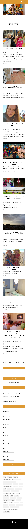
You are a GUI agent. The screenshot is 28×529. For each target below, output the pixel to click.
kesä (5, 488)
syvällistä (13, 507)
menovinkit (6, 495)
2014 (6, 454)
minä (12, 495)
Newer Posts (8, 362)
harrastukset (12, 481)
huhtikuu (7, 414)
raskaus (11, 502)
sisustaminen (19, 504)
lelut (13, 493)
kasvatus (15, 486)
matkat (18, 493)
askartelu (9, 477)
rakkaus (5, 502)
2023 (6, 430)
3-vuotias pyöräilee (7, 391)
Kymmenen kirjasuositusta (9, 401)
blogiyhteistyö (7, 479)
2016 (6, 448)
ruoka (21, 502)
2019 (6, 440)
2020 (6, 438)
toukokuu (7, 411)
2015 (6, 451)
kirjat (9, 488)
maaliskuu (7, 416)
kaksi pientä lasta (8, 486)
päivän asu (12, 500)
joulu (21, 484)
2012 (6, 459)
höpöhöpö (15, 484)
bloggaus (16, 477)
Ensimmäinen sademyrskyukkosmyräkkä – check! (15, 87)
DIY (19, 479)
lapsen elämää (19, 488)
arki (5, 477)
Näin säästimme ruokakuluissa (10, 399)
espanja (5, 481)
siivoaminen (12, 504)
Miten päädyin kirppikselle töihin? (11, 393)
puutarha (6, 500)
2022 (6, 432)
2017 (6, 446)
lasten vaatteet (7, 493)
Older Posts (20, 362)
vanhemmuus (7, 509)
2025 (6, 424)
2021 (6, 435)
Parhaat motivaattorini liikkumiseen (11, 396)
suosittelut (6, 507)
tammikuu (7, 422)
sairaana (6, 504)
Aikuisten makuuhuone (14, 298)
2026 (6, 410)
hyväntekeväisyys (8, 484)
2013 (6, 456)
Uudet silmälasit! (14, 49)
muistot (16, 495)
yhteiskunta (6, 511)
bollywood (14, 479)
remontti (16, 502)
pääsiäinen (18, 500)
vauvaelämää (14, 509)
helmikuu (7, 419)
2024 (6, 427)
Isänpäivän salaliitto (14, 267)
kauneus (21, 486)
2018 (6, 443)
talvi (18, 507)
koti (13, 488)
